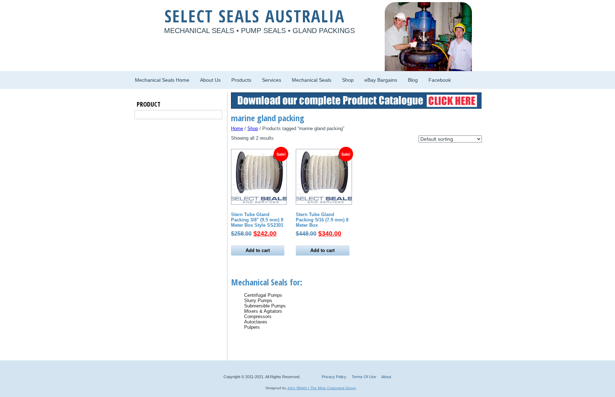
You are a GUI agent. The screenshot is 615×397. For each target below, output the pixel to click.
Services (271, 80)
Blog (413, 80)
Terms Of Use (364, 377)
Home (237, 128)
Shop (348, 80)
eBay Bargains (380, 80)
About (386, 377)
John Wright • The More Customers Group (321, 388)
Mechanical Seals (311, 80)
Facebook (440, 80)
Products (241, 80)
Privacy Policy (334, 377)
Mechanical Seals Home (162, 80)
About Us (210, 80)
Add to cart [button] (258, 250)
